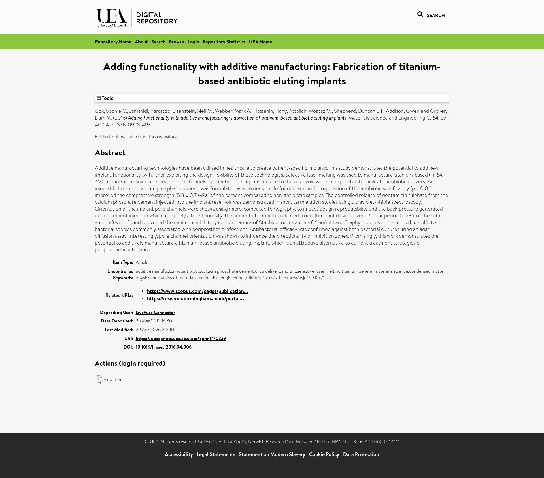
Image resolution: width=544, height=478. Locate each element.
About (141, 41)
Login (193, 41)
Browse (176, 41)
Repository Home (113, 41)
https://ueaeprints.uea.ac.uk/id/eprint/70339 (181, 338)
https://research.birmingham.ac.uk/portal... (195, 298)
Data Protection (361, 454)
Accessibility (179, 454)
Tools (107, 98)
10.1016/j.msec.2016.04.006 (164, 347)
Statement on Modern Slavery (272, 454)
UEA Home (260, 41)
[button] (99, 379)
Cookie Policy (324, 454)
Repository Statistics (224, 41)
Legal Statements (216, 454)
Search (158, 41)
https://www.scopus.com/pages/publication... (197, 291)
